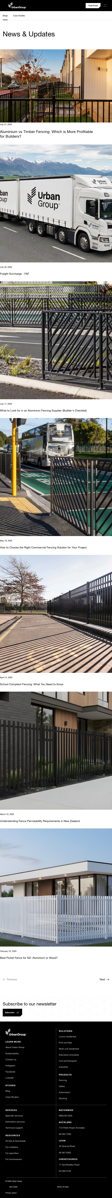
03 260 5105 (65, 1171)
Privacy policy (11, 1193)
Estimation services (15, 1121)
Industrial (63, 1067)
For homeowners (13, 1159)
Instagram (10, 1065)
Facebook (10, 1071)
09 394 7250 (65, 1134)
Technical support (14, 1127)
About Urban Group (14, 1047)
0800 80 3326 (65, 1115)
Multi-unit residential (69, 1048)
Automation (64, 1092)
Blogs (5, 15)
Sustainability (12, 1053)
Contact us (10, 1059)
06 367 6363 (65, 1152)
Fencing (63, 1080)
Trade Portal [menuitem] (93, 5)
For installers (11, 1147)
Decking (63, 1098)
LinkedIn (9, 1077)
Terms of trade (63, 1187)
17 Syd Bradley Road (69, 1164)
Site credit (13, 1187)
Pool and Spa (65, 1042)
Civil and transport (68, 1061)
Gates (62, 1086)
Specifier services (14, 1115)
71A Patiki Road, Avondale (72, 1127)
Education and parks (69, 1055)
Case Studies (19, 15)
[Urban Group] (16, 1032)
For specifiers (12, 1153)
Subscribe (9, 1012)
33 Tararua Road (67, 1146)
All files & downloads (15, 1141)
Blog (7, 1091)
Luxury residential (67, 1036)
